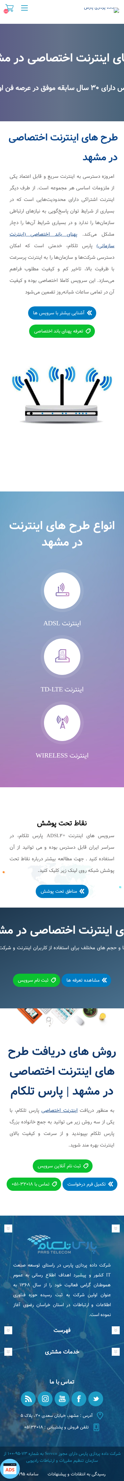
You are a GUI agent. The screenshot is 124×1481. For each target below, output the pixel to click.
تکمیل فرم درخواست (86, 1184)
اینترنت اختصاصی (59, 1110)
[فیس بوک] (78, 1398)
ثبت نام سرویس (33, 980)
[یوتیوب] (62, 1398)
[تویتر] (95, 1398)
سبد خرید (9, 8)
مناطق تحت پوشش (59, 891)
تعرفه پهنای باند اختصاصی (58, 331)
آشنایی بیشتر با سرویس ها (59, 313)
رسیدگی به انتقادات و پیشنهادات (76, 1474)
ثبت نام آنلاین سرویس (59, 1166)
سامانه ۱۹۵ (28, 1474)
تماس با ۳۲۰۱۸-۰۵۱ (31, 1184)
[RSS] (28, 1398)
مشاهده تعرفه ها (83, 980)
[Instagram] (45, 1398)
